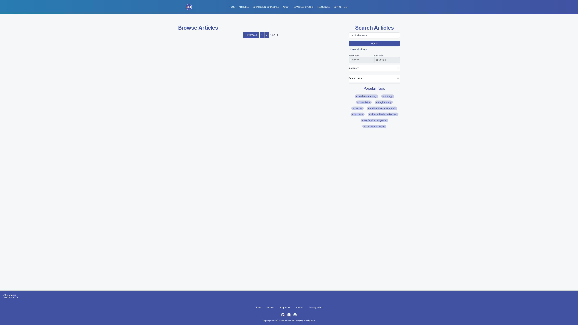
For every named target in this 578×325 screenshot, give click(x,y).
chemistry (364, 102)
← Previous (250, 34)
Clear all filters (358, 49)
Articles (244, 7)
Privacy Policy (316, 307)
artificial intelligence (375, 120)
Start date (354, 55)
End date (378, 55)
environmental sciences (383, 108)
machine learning (367, 96)
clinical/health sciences (383, 114)
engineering (384, 102)
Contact (299, 307)
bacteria (358, 114)
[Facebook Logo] (289, 315)
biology (388, 96)
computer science (375, 126)
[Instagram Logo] (295, 315)
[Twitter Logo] (282, 315)
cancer (358, 108)
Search (374, 43)
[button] (266, 6)
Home (232, 7)
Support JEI (285, 307)
